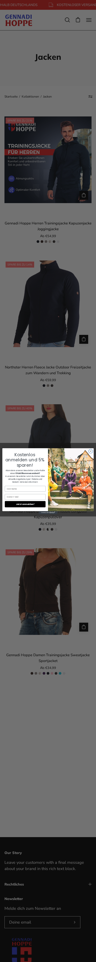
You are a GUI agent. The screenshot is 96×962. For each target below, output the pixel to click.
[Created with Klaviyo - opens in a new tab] (48, 512)
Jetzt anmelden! (25, 504)
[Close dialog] (91, 451)
